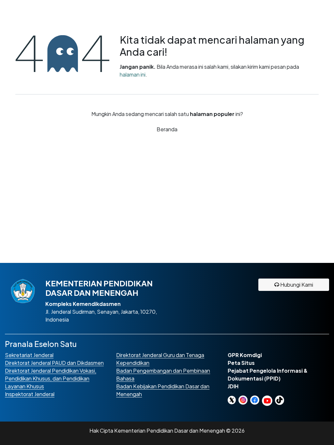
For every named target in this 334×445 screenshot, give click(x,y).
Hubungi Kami (296, 284)
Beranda (167, 129)
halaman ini (132, 74)
